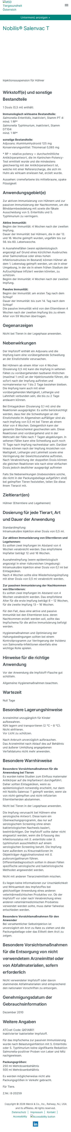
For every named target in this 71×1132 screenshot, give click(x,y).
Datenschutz (19, 1112)
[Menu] (66, 6)
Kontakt (51, 1112)
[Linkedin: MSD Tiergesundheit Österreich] (35, 1124)
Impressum (36, 1112)
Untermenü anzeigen (35, 17)
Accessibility (20, 1116)
